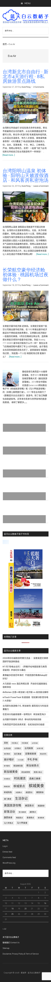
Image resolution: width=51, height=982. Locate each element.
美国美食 (41, 806)
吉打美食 (17, 754)
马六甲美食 (22, 823)
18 (12, 909)
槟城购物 (8, 792)
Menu (27, 3)
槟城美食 (36, 786)
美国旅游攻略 (12, 805)
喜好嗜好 (9, 759)
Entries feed (7, 852)
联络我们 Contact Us (11, 943)
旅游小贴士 (38, 772)
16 (45, 903)
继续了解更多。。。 (20, 402)
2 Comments (38, 87)
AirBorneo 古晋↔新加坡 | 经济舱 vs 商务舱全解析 (26, 692)
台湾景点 (18, 748)
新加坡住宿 (18, 766)
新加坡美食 (11, 771)
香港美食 (41, 818)
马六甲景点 (8, 823)
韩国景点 (19, 818)
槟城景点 (19, 786)
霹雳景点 (33, 812)
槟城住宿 (7, 786)
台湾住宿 (7, 748)
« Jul (4, 929)
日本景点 (7, 779)
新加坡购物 (25, 772)
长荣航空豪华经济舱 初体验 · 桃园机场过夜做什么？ (25, 274)
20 (25, 909)
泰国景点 (29, 792)
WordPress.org (9, 863)
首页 (5, 44)
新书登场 (7, 766)
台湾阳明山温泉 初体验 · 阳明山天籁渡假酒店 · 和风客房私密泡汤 (25, 175)
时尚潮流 (20, 778)
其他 (6, 743)
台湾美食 (29, 748)
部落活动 (9, 811)
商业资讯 (43, 754)
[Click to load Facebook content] (6, 542)
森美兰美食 (34, 778)
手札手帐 (32, 759)
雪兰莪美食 (22, 812)
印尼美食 (25, 743)
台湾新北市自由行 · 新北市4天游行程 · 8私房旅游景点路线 (25, 76)
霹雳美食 (8, 817)
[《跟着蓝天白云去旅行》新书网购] (25, 627)
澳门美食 (7, 799)
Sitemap (6, 948)
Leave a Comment (41, 186)
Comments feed (9, 857)
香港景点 (30, 818)
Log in (5, 846)
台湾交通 (35, 743)
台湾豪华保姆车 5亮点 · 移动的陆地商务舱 (22, 719)
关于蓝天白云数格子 (11, 937)
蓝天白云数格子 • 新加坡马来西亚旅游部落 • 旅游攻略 (26, 15)
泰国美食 (40, 792)
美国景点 (29, 805)
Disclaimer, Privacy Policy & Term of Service (21, 954)
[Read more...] (9, 155)
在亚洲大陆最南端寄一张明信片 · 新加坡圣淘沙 (24, 714)
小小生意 (20, 760)
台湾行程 (40, 748)
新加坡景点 (32, 765)
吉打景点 (7, 754)
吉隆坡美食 (30, 753)
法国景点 (19, 792)
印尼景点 (15, 743)
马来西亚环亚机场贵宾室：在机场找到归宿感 (23, 724)
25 (12, 914)
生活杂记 (21, 798)
